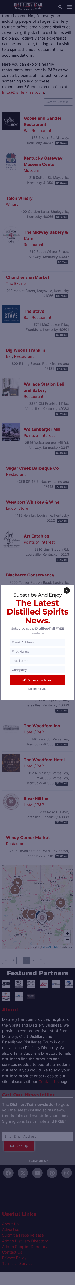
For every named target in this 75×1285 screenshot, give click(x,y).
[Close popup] (67, 590)
